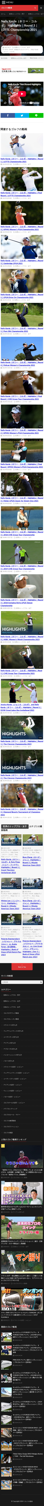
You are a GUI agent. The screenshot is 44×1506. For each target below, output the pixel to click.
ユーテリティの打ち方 (11, 1037)
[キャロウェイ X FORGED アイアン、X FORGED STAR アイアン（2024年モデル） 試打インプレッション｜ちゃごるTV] (6, 1336)
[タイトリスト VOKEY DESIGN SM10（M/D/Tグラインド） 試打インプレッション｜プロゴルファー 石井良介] (6, 1445)
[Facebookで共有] (8, 115)
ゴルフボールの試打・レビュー (14, 1103)
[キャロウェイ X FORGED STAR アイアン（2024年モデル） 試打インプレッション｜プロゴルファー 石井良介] (6, 1419)
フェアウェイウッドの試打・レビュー (16, 1073)
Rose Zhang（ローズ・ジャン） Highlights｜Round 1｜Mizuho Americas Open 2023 (32, 905)
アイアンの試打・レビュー (13, 1085)
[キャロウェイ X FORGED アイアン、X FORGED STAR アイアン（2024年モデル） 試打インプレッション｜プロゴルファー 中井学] (6, 1349)
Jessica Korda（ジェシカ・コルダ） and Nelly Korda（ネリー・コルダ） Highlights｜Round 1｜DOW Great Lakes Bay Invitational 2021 (21, 707)
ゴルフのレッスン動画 (11, 1019)
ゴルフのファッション (11, 1126)
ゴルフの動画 (28, 1501)
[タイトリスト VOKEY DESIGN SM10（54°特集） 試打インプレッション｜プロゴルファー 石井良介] (6, 1432)
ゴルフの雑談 (8, 1133)
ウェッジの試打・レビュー (13, 1091)
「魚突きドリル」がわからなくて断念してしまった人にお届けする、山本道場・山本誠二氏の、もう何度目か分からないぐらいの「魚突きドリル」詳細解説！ (21, 1172)
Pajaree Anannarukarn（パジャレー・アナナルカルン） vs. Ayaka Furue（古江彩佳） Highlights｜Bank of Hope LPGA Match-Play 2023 (11, 947)
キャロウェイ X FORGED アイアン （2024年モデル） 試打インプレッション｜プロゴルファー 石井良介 (27, 1404)
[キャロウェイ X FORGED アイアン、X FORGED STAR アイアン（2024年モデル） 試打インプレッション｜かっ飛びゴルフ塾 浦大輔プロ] (6, 1377)
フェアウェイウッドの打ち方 (13, 1031)
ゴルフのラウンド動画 (11, 1013)
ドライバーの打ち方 (10, 1025)
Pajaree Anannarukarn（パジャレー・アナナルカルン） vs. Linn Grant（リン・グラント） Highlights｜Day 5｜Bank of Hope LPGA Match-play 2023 (33, 949)
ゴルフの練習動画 (10, 1121)
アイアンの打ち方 (10, 1043)
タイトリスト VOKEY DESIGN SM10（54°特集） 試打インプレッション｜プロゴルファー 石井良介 (27, 1430)
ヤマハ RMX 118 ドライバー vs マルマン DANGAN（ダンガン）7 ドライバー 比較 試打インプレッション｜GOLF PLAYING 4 (21, 1315)
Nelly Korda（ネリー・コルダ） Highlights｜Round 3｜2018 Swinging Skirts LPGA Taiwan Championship (22, 603)
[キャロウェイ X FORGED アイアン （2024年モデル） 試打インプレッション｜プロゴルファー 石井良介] (6, 1406)
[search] (41, 982)
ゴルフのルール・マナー (12, 1115)
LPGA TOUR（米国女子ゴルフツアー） (17, 49)
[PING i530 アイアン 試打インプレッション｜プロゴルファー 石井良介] (6, 1364)
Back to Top (22, 967)
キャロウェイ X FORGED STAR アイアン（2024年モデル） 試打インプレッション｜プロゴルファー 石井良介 (27, 1417)
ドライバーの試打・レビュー (13, 1067)
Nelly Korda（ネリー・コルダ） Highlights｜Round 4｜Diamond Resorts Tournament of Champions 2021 (22, 812)
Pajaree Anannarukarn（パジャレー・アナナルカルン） (31, 934)
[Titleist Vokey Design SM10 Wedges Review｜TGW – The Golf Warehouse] (6, 1458)
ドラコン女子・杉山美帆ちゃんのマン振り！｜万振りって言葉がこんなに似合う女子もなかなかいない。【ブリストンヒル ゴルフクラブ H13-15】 (21, 1278)
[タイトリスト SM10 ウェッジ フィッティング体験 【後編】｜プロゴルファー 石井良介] (6, 1484)
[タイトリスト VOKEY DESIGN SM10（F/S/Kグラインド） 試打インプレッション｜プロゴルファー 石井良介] (6, 1471)
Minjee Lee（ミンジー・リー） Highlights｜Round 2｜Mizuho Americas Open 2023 (11, 905)
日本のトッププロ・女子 (12, 1007)
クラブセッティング (10, 1109)
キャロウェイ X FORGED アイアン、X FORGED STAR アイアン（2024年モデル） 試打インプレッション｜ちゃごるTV (27, 1335)
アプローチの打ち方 (10, 1049)
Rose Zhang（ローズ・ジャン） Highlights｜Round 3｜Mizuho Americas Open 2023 (32, 861)
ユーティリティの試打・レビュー (15, 1079)
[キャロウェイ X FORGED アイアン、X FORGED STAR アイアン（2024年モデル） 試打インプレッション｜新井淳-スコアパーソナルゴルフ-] (6, 1391)
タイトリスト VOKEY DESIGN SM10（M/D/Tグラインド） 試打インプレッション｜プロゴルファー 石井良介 (28, 1443)
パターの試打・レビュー (12, 1097)
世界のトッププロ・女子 (36, 14)
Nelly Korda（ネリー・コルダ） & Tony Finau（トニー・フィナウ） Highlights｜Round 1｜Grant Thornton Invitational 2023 (11, 866)
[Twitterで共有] (22, 115)
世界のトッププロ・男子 (17, 14)
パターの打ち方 (9, 1061)
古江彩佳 (13, 931)
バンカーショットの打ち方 (13, 1055)
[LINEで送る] (36, 115)
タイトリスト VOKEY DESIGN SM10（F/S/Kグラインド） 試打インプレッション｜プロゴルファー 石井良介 (27, 1469)
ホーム (3, 14)
